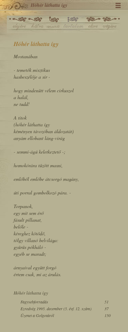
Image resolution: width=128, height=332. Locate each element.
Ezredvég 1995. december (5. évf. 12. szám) (55, 308)
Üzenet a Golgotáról (37, 315)
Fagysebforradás (34, 301)
